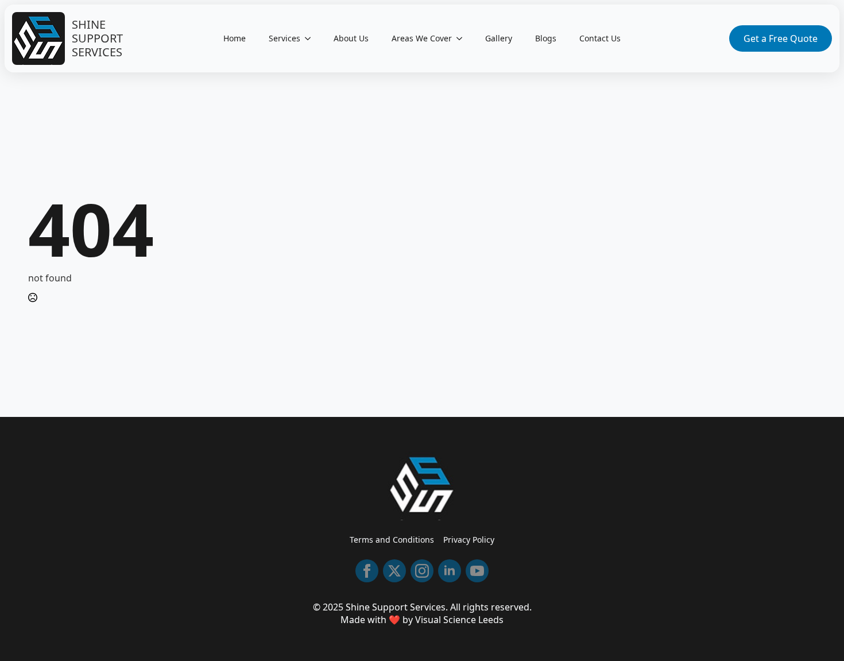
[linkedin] (449, 570)
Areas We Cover (422, 38)
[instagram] (422, 570)
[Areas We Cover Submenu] (463, 38)
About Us (351, 38)
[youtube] (477, 570)
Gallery (498, 38)
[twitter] (394, 570)
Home (234, 38)
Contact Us (600, 38)
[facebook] (366, 570)
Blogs (545, 38)
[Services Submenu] (311, 38)
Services (284, 38)
